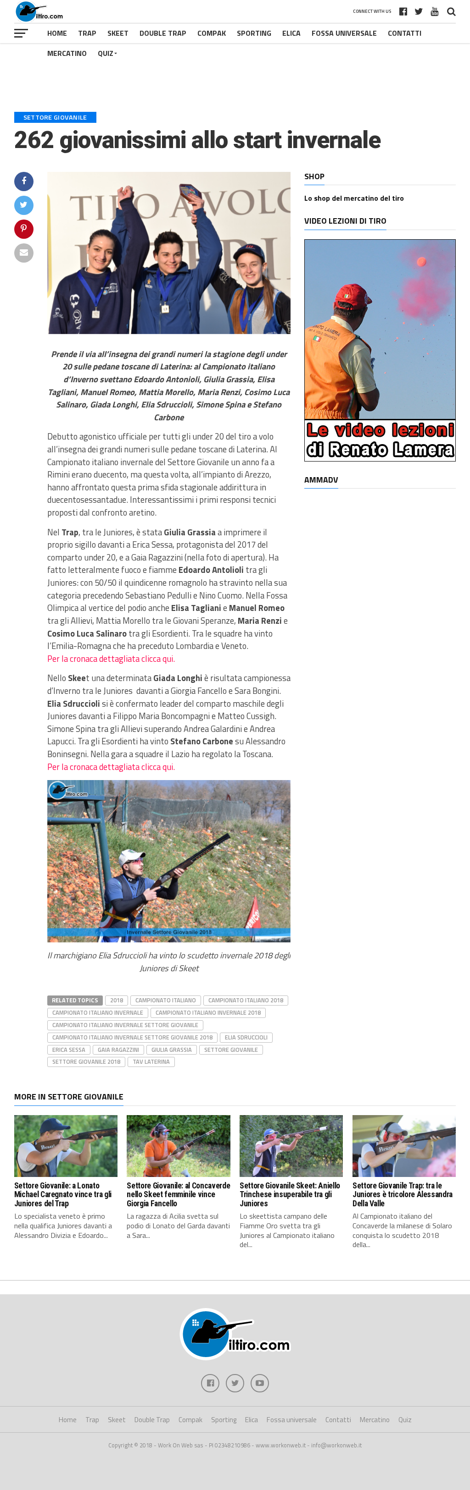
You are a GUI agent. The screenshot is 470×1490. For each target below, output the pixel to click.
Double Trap (163, 32)
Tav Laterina (151, 1061)
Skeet (118, 32)
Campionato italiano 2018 (245, 1000)
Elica (291, 32)
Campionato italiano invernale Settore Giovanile (125, 1024)
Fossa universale (344, 32)
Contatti (404, 32)
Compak (211, 32)
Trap (87, 32)
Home (57, 32)
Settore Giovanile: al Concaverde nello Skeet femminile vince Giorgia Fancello (178, 1194)
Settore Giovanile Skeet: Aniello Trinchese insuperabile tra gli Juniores (290, 1194)
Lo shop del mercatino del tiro (354, 197)
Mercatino (67, 53)
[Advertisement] (235, 70)
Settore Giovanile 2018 (86, 1061)
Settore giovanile (231, 1049)
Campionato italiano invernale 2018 (208, 1012)
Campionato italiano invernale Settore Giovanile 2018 (132, 1037)
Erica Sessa (68, 1049)
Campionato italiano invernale (97, 1012)
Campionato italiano (165, 1000)
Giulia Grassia (171, 1049)
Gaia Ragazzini (118, 1049)
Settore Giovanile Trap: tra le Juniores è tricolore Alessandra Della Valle (402, 1194)
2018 (116, 1000)
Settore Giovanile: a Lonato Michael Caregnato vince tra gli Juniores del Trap (63, 1194)
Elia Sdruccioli (246, 1037)
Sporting (254, 32)
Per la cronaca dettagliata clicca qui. (111, 658)
